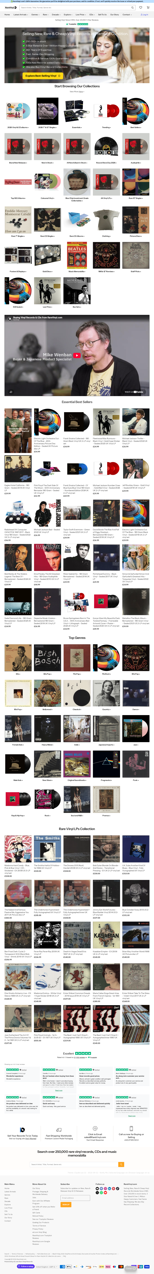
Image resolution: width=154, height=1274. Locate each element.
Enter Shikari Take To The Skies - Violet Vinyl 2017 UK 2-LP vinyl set (135, 995)
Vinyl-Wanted (30, 1138)
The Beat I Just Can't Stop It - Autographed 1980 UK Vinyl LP (77, 1036)
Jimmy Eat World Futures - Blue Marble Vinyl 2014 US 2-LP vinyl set (105, 912)
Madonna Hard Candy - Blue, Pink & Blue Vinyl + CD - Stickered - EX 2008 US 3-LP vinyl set (17, 869)
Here (81, 91)
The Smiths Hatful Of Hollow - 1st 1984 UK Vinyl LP (47, 866)
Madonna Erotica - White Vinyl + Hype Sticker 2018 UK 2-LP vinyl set (47, 995)
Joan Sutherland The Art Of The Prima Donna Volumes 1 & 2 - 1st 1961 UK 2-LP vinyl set (18, 1037)
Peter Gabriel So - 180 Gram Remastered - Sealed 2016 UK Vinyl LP (76, 576)
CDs (91, 14)
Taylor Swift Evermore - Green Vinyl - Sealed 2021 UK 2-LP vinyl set (76, 532)
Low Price (80, 14)
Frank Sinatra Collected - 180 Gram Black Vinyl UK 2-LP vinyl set (76, 441)
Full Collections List (43, 1254)
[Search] (133, 7)
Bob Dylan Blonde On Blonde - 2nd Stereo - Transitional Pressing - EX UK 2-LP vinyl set (106, 868)
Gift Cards (36, 1213)
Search (7, 1254)
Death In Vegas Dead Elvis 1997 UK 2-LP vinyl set (74, 952)
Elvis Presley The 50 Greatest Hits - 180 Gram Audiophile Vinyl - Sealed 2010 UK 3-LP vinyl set (47, 578)
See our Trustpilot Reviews (43, 1219)
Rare (45, 14)
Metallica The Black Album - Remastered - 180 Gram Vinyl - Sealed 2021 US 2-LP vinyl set (135, 620)
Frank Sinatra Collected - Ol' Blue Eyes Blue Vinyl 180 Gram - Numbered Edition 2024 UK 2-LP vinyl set (76, 489)
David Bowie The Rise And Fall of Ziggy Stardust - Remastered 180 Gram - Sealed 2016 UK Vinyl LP (106, 533)
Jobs (34, 1197)
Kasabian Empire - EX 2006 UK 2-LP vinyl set (105, 952)
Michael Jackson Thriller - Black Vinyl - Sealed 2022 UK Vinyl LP (134, 441)
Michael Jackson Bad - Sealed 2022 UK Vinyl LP (47, 530)
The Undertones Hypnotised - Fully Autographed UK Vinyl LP (47, 911)
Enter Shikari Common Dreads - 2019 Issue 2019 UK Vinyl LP (76, 994)
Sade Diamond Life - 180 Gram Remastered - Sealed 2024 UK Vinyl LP (18, 620)
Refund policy (30, 1254)
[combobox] (75, 7)
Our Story (114, 14)
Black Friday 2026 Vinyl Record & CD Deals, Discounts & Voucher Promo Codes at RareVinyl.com (85, 1254)
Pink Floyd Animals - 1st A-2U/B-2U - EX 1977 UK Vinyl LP (47, 1036)
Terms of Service (39, 1226)
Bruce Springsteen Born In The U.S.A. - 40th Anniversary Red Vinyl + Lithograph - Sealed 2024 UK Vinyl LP (76, 622)
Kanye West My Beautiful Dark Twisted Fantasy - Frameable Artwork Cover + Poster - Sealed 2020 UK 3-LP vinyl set (106, 622)
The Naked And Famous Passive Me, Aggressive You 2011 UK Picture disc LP (17, 912)
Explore (67, 14)
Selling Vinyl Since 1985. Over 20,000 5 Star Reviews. (77, 20)
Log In (145, 14)
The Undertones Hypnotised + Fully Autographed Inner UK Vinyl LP (76, 912)
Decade (55, 14)
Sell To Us (102, 14)
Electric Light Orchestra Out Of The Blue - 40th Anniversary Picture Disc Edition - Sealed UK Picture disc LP (46, 443)
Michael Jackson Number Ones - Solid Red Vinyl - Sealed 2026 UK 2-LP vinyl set (106, 488)
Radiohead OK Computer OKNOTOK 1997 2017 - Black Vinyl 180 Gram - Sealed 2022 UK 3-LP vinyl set (17, 533)
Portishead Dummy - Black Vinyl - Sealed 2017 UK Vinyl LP (105, 576)
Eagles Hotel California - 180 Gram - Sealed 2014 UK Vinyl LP (17, 487)
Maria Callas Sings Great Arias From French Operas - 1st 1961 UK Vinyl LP (106, 995)
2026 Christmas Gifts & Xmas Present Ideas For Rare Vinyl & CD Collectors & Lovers (33, 1256)
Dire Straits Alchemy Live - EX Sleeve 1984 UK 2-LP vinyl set (18, 994)
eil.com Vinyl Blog (39, 1232)
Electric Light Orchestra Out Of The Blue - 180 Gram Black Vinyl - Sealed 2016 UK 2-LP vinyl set (135, 533)
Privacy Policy (37, 1229)
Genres (34, 14)
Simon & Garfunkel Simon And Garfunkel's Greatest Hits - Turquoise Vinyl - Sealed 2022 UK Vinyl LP (135, 578)
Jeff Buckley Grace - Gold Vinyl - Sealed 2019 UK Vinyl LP (135, 486)
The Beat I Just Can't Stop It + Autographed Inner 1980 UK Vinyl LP (105, 1037)
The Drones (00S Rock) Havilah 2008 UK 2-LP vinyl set (76, 866)
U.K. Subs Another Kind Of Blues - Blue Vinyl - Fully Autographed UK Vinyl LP (133, 868)
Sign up (65, 1205)
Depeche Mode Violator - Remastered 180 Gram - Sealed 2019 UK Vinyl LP (45, 620)
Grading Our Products (40, 1222)
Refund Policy (37, 1216)
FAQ (64, 1256)
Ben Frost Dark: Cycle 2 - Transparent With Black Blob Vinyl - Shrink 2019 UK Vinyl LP (18, 954)
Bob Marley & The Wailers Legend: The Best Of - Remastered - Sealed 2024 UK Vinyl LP (18, 578)
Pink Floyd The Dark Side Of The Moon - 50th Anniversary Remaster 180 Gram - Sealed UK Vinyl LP (47, 489)
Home (7, 14)
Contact (126, 14)
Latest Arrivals (20, 14)
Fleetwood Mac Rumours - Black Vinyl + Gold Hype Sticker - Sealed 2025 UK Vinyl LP (106, 441)
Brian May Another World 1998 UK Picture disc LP (135, 952)
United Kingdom (45, 1267)
